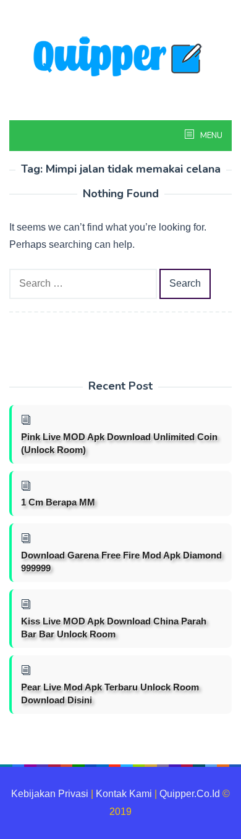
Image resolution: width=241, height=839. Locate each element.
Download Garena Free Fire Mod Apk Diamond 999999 (121, 561)
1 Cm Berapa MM (58, 502)
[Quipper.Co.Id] (120, 57)
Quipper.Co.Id (189, 793)
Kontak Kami (124, 793)
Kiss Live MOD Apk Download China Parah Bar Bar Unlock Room (113, 627)
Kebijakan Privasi (49, 793)
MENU (210, 135)
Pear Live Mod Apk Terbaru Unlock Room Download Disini (110, 693)
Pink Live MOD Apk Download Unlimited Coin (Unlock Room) (119, 443)
